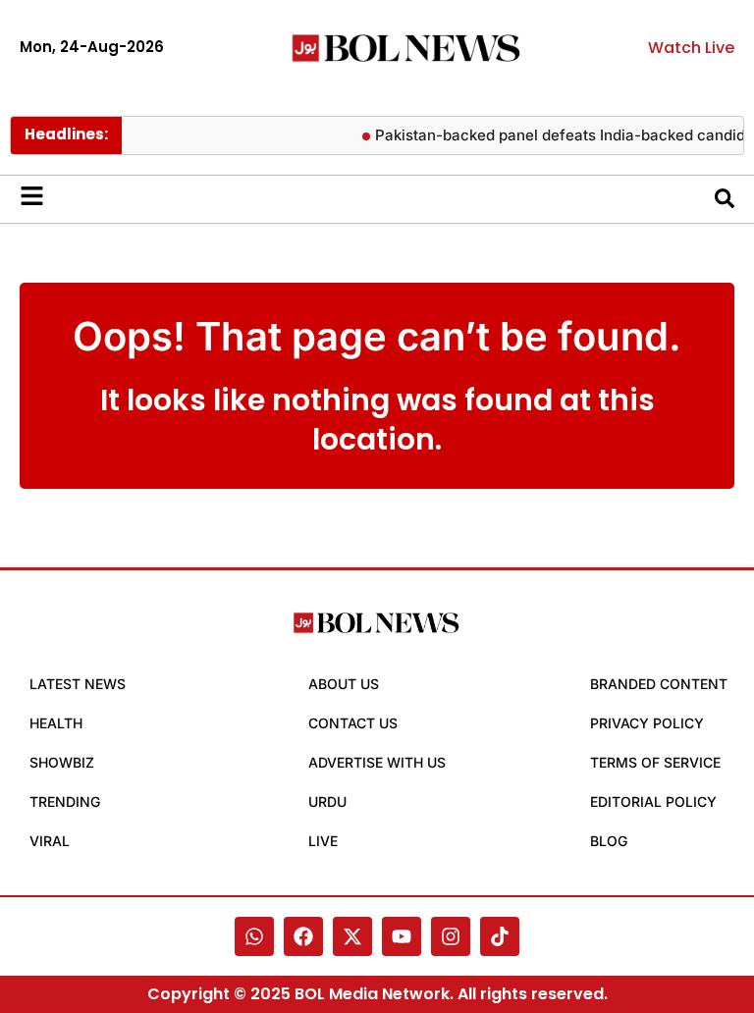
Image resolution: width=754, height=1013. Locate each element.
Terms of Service (655, 762)
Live (323, 840)
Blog (608, 840)
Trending (64, 801)
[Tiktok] (499, 936)
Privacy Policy (647, 723)
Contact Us (353, 723)
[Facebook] (303, 936)
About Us (343, 683)
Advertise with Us (377, 762)
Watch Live (691, 47)
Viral (49, 840)
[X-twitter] (352, 936)
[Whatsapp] (254, 936)
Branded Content (658, 683)
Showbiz (61, 762)
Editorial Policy (653, 801)
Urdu (327, 801)
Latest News (77, 683)
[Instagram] (450, 936)
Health (55, 723)
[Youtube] (401, 936)
